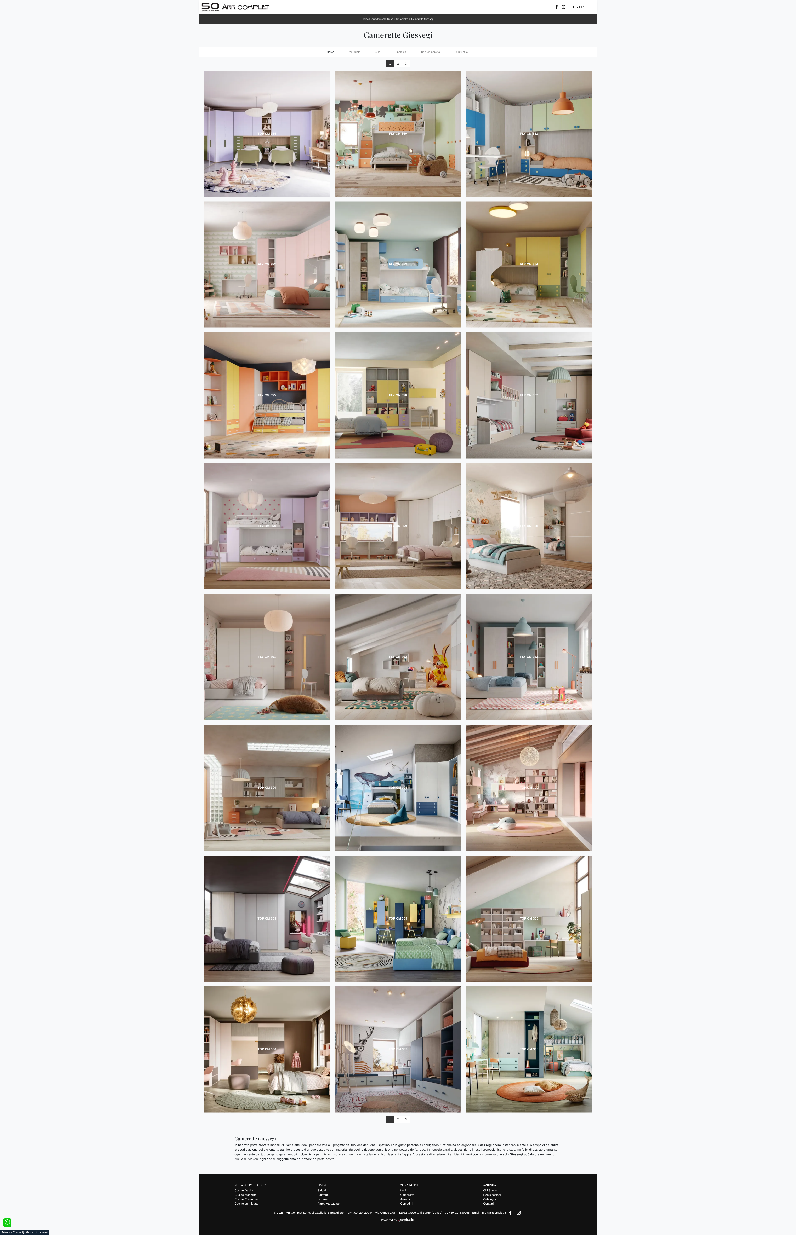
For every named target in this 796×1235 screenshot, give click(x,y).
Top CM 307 (398, 1049)
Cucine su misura (246, 1203)
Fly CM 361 (267, 657)
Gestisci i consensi (37, 1232)
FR (581, 7)
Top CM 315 (267, 133)
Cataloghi (489, 1199)
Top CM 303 (267, 918)
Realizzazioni (492, 1194)
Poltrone (323, 1194)
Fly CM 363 (529, 657)
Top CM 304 (398, 918)
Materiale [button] (354, 51)
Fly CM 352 (267, 264)
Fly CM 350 (398, 133)
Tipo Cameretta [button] (430, 51)
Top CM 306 (267, 1049)
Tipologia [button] (400, 51)
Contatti (488, 1203)
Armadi (405, 1199)
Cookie (17, 1232)
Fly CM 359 (398, 526)
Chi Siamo (490, 1190)
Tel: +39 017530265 (457, 1212)
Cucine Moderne (245, 1194)
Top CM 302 (529, 787)
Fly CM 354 (529, 264)
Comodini (406, 1203)
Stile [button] (378, 51)
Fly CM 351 (529, 133)
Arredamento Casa (382, 19)
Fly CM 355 (267, 395)
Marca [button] (330, 51)
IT (574, 7)
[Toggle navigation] (592, 7)
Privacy (5, 1232)
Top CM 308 (529, 1049)
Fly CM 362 (398, 657)
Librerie (322, 1199)
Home (365, 19)
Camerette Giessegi (422, 19)
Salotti (321, 1190)
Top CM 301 (398, 787)
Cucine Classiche (246, 1199)
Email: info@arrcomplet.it (489, 1212)
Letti (403, 1190)
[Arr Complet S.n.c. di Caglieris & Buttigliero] (235, 7)
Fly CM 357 (529, 395)
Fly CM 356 (398, 395)
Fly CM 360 (529, 526)
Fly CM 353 (398, 264)
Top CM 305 (529, 918)
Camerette (402, 19)
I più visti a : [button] (461, 51)
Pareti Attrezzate (328, 1203)
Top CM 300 (267, 787)
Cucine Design (244, 1190)
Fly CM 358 (267, 526)
